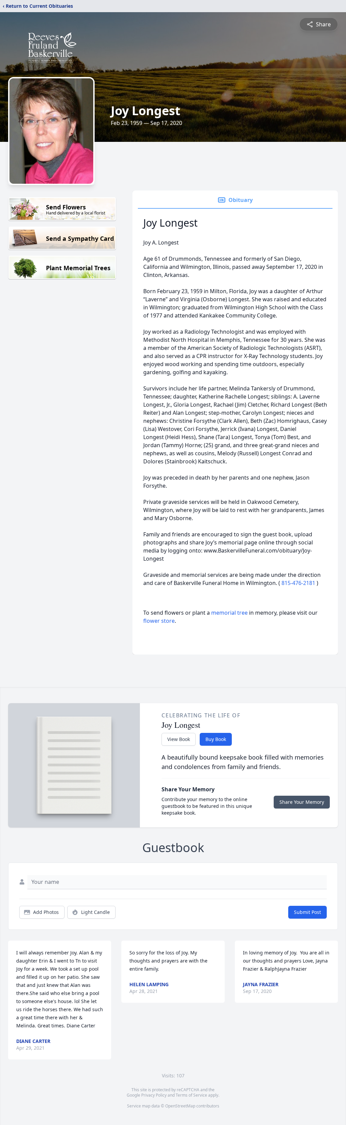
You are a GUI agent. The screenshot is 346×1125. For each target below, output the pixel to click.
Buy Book (215, 739)
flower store (159, 620)
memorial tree (229, 612)
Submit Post (307, 912)
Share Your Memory (301, 802)
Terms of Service (191, 1095)
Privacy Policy (154, 1095)
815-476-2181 (299, 583)
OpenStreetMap (180, 1106)
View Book (178, 739)
